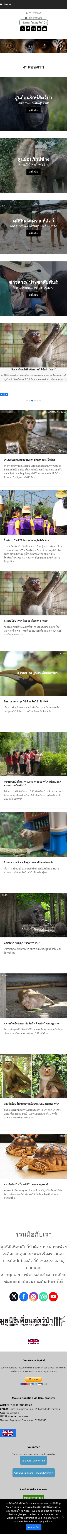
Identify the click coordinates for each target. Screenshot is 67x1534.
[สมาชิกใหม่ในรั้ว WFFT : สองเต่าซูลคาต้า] (33, 1156)
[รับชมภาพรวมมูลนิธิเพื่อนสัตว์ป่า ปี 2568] (33, 673)
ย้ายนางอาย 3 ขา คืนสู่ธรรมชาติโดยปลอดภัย (28, 862)
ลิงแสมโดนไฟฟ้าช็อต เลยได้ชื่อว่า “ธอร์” (33, 369)
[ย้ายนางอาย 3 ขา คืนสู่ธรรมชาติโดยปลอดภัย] (33, 834)
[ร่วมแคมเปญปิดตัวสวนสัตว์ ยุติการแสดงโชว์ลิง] (33, 431)
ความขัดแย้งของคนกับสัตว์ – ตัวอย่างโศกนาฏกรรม (31, 1023)
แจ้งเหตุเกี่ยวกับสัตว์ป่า (34, 22)
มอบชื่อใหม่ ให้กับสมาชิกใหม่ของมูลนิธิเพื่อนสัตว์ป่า (31, 1103)
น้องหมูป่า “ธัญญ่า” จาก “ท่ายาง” (22, 942)
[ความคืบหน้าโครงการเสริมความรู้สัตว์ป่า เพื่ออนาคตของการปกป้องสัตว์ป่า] (33, 753)
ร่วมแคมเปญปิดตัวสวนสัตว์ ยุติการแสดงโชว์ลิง (29, 459)
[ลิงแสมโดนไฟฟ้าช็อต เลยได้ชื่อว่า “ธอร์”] (33, 345)
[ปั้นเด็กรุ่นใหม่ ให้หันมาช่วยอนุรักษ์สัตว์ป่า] (33, 512)
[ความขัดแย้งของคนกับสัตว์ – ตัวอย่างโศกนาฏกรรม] (33, 995)
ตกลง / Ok (33, 1527)
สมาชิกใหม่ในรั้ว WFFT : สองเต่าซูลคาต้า (26, 1184)
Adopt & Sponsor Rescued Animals (33, 1472)
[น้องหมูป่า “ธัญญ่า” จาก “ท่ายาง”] (33, 915)
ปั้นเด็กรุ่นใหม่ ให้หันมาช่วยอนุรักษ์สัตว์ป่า (26, 540)
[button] (5, 4)
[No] (62, 1516)
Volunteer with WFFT (33, 1460)
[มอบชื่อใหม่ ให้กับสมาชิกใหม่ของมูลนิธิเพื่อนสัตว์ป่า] (33, 1075)
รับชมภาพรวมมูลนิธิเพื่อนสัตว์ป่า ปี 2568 (26, 701)
